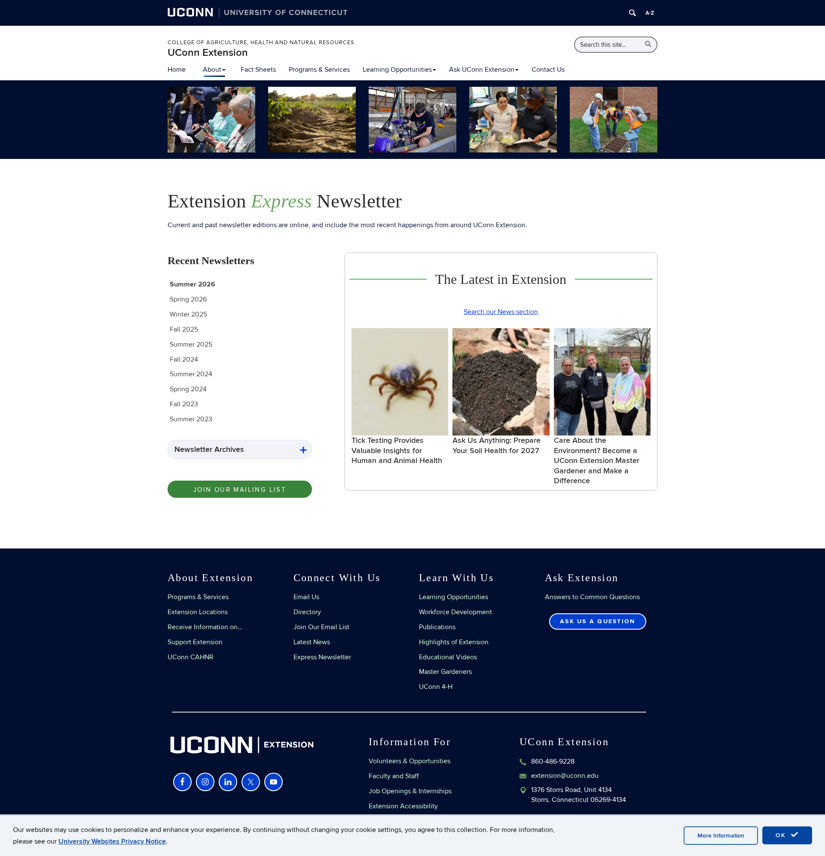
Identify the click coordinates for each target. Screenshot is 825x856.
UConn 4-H (435, 686)
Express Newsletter (322, 657)
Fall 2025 (184, 329)
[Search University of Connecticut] (632, 13)
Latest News (311, 642)
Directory (307, 612)
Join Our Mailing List (239, 489)
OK (782, 835)
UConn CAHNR (191, 657)
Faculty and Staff (394, 776)
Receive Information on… (205, 627)
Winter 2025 (188, 314)
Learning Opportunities (397, 69)
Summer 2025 (191, 344)
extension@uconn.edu (565, 775)
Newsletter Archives (209, 449)
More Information (720, 835)
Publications (437, 627)
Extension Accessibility (403, 806)
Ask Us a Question (597, 621)
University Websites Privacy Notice (112, 841)
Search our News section (501, 312)
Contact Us (548, 69)
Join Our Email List (321, 627)
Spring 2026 (188, 299)
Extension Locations (198, 612)
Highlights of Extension (454, 642)
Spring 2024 (188, 389)
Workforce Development (455, 612)
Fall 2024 (184, 359)
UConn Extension (208, 52)
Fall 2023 (184, 404)
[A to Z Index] (650, 13)
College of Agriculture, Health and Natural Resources (261, 42)
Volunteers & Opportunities (409, 761)
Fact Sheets (258, 69)
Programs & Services (319, 69)
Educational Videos (448, 657)
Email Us (306, 597)
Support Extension (195, 642)
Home (177, 69)
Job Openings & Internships (410, 791)
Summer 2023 (191, 419)
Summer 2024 (191, 374)
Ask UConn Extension (481, 69)
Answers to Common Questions (592, 597)
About (212, 69)
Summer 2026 (192, 284)
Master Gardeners (445, 671)
